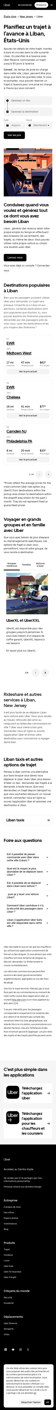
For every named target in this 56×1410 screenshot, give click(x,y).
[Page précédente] (39, 474)
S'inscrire (41, 5)
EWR (10, 343)
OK (47, 1402)
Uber (7, 5)
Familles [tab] (26, 564)
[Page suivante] (48, 474)
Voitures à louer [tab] (40, 564)
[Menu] (51, 5)
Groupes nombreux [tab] (11, 564)
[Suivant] (45, 673)
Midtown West (19, 353)
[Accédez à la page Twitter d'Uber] (28, 1349)
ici (35, 1393)
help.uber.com (19, 999)
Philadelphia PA (19, 441)
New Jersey (26, 16)
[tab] (49, 565)
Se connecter (25, 5)
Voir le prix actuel (28, 371)
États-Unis (10, 16)
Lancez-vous (15, 257)
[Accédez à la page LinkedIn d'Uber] (5, 1349)
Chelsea (13, 397)
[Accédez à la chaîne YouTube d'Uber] (13, 1349)
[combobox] (11, 100)
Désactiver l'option (31, 1402)
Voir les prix (14, 135)
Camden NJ (16, 431)
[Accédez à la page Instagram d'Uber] (20, 1349)
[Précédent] (36, 673)
